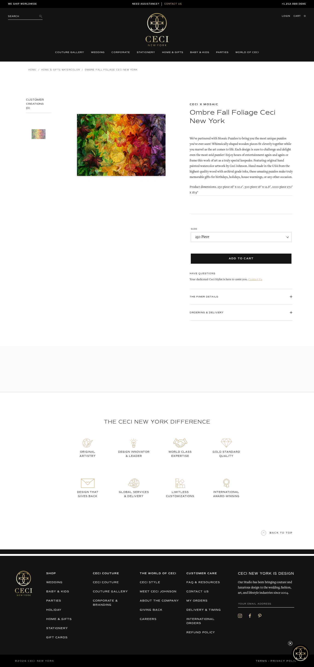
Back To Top (281, 533)
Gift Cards (57, 637)
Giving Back (151, 610)
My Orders (197, 600)
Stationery (146, 52)
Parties (222, 52)
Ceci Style (150, 582)
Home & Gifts (172, 52)
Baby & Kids (199, 52)
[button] (300, 653)
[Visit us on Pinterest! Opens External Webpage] (260, 616)
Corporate (120, 52)
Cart (300, 16)
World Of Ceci (247, 52)
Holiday (53, 610)
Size (194, 229)
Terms (261, 661)
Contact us (173, 4)
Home (32, 70)
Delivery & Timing (203, 610)
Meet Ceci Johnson (158, 591)
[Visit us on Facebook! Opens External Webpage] (250, 616)
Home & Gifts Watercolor (60, 70)
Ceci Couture (106, 582)
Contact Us (255, 279)
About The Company (159, 600)
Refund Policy (200, 632)
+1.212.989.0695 (294, 4)
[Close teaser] (290, 643)
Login (286, 16)
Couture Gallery (69, 52)
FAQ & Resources (203, 582)
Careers (148, 619)
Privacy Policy (285, 661)
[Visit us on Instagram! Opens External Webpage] (240, 616)
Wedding (98, 52)
